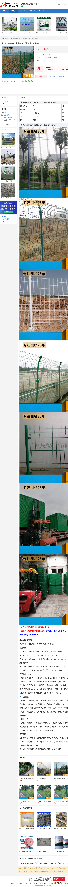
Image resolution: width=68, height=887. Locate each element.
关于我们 (13, 883)
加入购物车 (53, 76)
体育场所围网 (38, 863)
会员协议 (51, 883)
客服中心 (28, 883)
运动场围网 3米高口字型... (7, 164)
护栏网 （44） (6, 101)
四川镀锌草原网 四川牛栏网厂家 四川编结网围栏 (48, 828)
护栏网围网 (22, 863)
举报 (13, 81)
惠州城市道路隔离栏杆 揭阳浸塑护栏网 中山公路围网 (46, 879)
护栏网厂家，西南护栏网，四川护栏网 (28, 33)
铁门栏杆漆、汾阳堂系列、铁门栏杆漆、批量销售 (48, 33)
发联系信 (41, 76)
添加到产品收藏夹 (6, 219)
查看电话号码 (7, 115)
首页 (1, 38)
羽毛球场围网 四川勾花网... (7, 181)
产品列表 (5, 38)
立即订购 (61, 76)
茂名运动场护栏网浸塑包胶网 (9, 33)
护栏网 (10, 38)
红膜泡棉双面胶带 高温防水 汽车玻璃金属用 (29, 851)
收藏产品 (6, 81)
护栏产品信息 (39, 877)
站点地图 (36, 883)
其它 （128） (6, 104)
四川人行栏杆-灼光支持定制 (60, 33)
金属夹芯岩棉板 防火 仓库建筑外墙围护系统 (29, 828)
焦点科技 (46, 885)
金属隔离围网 (30, 863)
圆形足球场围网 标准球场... (7, 147)
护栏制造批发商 (48, 877)
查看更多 (8, 124)
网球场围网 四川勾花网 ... (7, 198)
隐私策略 (44, 883)
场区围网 (45, 863)
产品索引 (4, 216)
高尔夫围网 (58, 863)
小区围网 (51, 863)
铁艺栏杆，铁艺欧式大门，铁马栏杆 (45, 851)
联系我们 (21, 883)
